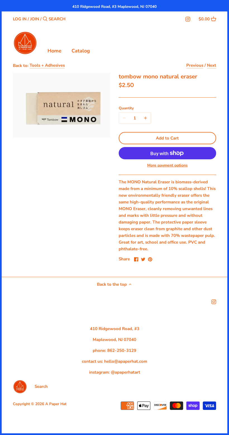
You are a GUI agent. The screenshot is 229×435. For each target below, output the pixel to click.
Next (211, 65)
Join (34, 19)
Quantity (126, 108)
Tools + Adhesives (47, 65)
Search (41, 386)
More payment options (167, 165)
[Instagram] (187, 18)
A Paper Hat (55, 404)
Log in (20, 19)
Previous (194, 65)
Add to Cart (167, 138)
